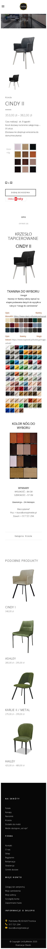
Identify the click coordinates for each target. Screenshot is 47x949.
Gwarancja (9, 866)
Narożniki (9, 816)
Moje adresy (10, 895)
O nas (7, 850)
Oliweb (28, 945)
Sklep (7, 854)
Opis (23, 217)
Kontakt (8, 845)
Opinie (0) (23, 223)
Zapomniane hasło (13, 903)
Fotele (8, 808)
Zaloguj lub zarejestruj (15, 887)
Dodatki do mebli (13, 824)
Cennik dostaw (11, 870)
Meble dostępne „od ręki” (16, 828)
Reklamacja (10, 862)
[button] (17, 147)
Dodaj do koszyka (20, 192)
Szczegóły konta (12, 899)
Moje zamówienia (13, 891)
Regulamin (9, 858)
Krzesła (8, 97)
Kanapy (8, 812)
